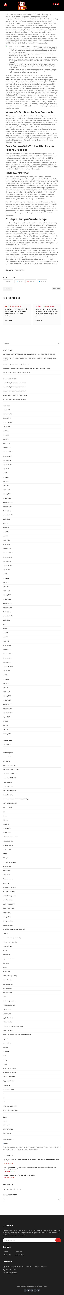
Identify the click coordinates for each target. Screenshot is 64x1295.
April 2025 (5, 439)
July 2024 (5, 473)
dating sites (6, 858)
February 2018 (7, 734)
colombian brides (8, 841)
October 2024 (7, 460)
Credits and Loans (8, 845)
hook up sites (6, 912)
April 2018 (5, 729)
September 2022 (7, 565)
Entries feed (6, 1125)
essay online (6, 875)
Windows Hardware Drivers (10, 1110)
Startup (5, 1060)
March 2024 (6, 490)
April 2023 (5, 536)
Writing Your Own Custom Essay (16, 383)
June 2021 (5, 628)
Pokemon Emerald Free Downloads (13, 1026)
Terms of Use (42, 1286)
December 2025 (7, 414)
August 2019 (6, 717)
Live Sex (5, 967)
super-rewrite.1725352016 (10, 1068)
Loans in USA (6, 971)
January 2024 (7, 498)
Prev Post (8, 289)
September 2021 (7, 616)
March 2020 (6, 692)
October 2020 (7, 662)
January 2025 (7, 448)
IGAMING (5, 933)
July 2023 (5, 523)
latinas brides (6, 955)
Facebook (9, 281)
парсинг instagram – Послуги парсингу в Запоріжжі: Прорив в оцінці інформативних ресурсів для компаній (29, 359)
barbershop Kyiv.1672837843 (11, 769)
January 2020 (7, 700)
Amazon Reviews (8, 757)
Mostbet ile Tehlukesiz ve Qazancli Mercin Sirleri (16, 372)
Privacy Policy (21, 1286)
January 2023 (7, 549)
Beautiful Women (8, 786)
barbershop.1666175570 (9, 774)
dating (5, 854)
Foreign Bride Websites (9, 887)
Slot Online (6, 1051)
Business (5, 820)
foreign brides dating (9, 891)
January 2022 (7, 599)
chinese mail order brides (10, 837)
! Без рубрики (6, 744)
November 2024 (7, 456)
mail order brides (8, 984)
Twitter (20, 281)
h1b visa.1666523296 (8, 904)
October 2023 (7, 511)
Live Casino (6, 963)
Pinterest (31, 281)
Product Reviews (7, 1030)
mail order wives (7, 988)
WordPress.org (7, 1133)
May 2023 (5, 532)
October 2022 (7, 561)
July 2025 (5, 431)
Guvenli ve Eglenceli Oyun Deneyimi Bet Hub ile (16, 364)
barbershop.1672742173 (9, 778)
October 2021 (6, 612)
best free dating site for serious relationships (16, 799)
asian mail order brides (9, 765)
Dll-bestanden (7, 866)
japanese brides (7, 946)
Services (19, 1252)
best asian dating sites (9, 790)
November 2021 (7, 607)
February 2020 (7, 696)
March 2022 (6, 591)
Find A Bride (6, 883)
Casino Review (7, 828)
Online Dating (7, 1013)
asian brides (6, 761)
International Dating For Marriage (12, 938)
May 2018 (5, 725)
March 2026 (6, 410)
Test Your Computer (9, 1077)
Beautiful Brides (7, 782)
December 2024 (7, 452)
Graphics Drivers (7, 900)
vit (3, 1093)
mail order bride (7, 980)
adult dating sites (8, 753)
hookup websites (8, 921)
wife (4, 1098)
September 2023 (7, 515)
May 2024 (5, 481)
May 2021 (5, 633)
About (6, 1252)
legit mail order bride (9, 959)
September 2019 (7, 713)
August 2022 (6, 570)
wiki (4, 1102)
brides (4, 816)
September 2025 (7, 422)
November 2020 (7, 658)
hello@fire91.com (11, 1273)
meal (4, 997)
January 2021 (6, 649)
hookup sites (6, 917)
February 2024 (7, 494)
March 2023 (6, 540)
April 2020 (5, 687)
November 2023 (7, 506)
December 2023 (7, 502)
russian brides (7, 1043)
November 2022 (7, 557)
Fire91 (9, 306)
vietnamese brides (8, 1089)
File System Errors (8, 879)
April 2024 (5, 485)
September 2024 (8, 464)
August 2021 (6, 620)
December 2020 (7, 654)
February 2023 (7, 544)
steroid (5, 1064)
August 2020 (6, 671)
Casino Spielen (7, 833)
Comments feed (8, 1129)
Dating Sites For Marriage (10, 862)
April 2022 (5, 586)
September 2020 (8, 666)
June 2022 (6, 578)
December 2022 (7, 553)
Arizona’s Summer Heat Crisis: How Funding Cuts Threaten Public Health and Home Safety (29, 354)
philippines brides (8, 1022)
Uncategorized (19, 270)
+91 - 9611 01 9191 (11, 1270)
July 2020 (5, 675)
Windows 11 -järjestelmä (9, 1106)
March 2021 (6, 641)
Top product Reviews (9, 1081)
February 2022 (7, 595)
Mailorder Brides (7, 992)
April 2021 (5, 637)
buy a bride (6, 824)
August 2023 (6, 519)
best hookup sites (8, 807)
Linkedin (43, 281)
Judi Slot (5, 950)
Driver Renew (6, 870)
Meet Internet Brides (9, 1005)
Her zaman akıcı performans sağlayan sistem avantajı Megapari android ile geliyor (26, 368)
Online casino (7, 1009)
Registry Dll (6, 1039)
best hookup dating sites (10, 803)
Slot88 (4, 1056)
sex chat (5, 1047)
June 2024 (6, 477)
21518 (4, 748)
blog (4, 811)
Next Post (56, 288)
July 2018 (5, 721)
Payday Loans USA (8, 1018)
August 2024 (6, 469)
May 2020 (5, 683)
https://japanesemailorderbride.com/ (14, 929)
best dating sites (7, 795)
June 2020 (6, 679)
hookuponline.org (8, 925)
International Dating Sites (10, 942)
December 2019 (7, 704)
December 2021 (7, 603)
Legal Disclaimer (31, 1286)
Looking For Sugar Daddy (10, 976)
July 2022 (5, 574)
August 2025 (6, 426)
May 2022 (5, 582)
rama (4, 395)
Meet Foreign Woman (9, 1001)
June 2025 (6, 435)
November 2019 (7, 708)
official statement (12, 80)
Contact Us (20, 1255)
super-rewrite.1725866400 (10, 1072)
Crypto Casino (7, 849)
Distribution (8, 1255)
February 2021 (7, 645)
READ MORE (8, 320)
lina (4, 383)
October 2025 (7, 418)
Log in (4, 1121)
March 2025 (6, 443)
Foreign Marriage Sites (9, 896)
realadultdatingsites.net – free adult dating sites (17, 1034)
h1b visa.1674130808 (8, 908)
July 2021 (5, 624)
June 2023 (6, 527)
